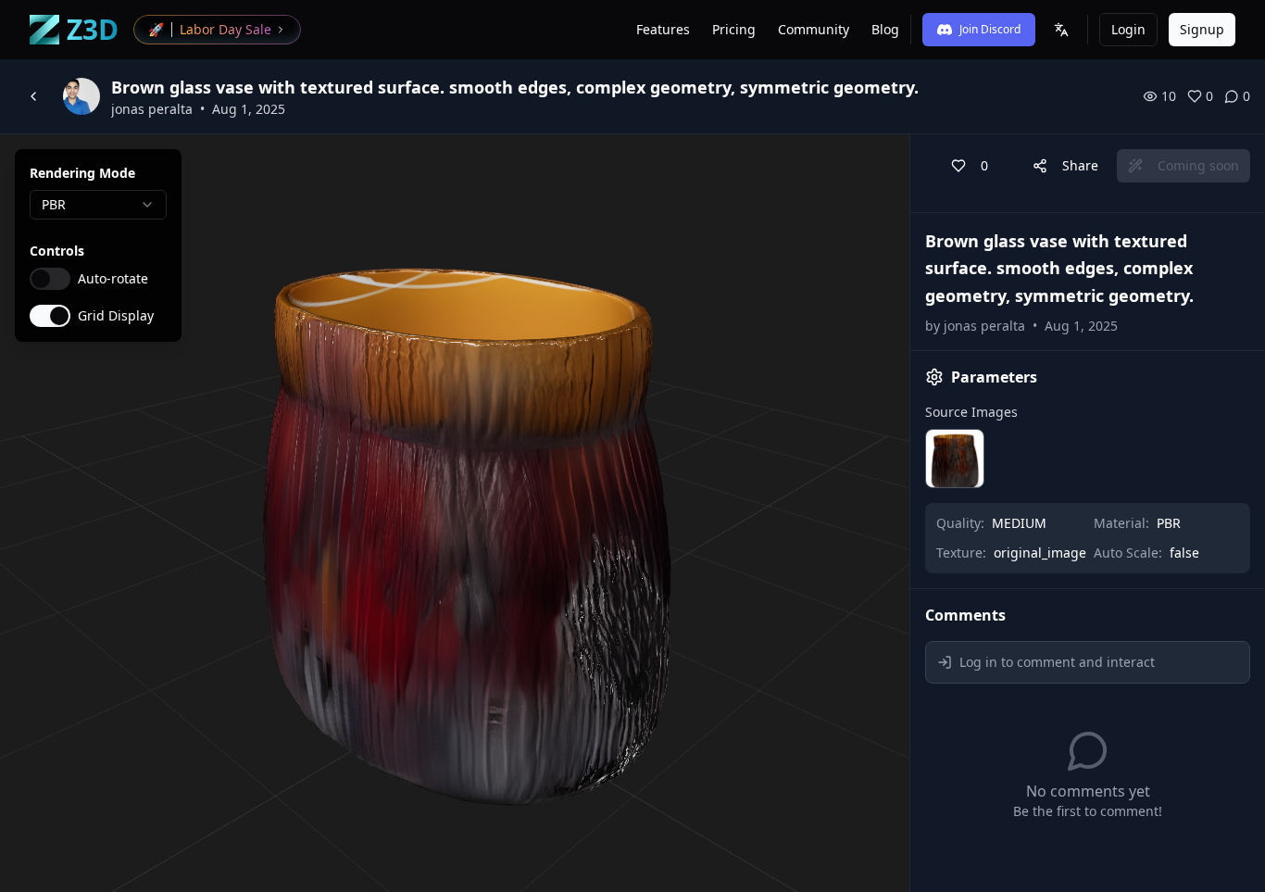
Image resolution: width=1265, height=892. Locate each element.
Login (1128, 29)
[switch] (50, 279)
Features (663, 29)
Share (1080, 165)
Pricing (734, 29)
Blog (885, 29)
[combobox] (98, 205)
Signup (1202, 29)
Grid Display (116, 315)
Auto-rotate (113, 278)
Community (813, 29)
